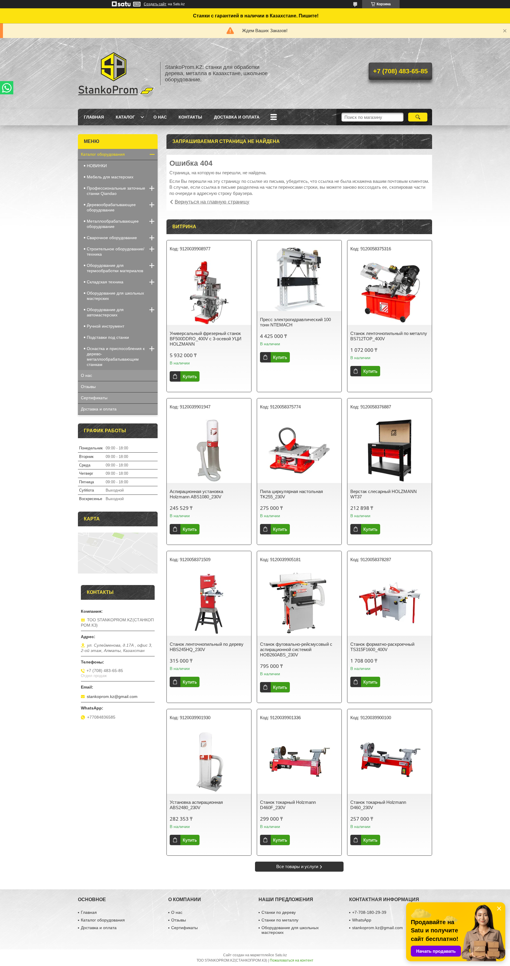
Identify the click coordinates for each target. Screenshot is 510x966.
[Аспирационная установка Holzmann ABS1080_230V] (209, 450)
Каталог (125, 117)
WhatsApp (361, 920)
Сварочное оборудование (112, 237)
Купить (190, 376)
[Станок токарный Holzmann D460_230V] (389, 761)
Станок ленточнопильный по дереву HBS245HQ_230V (206, 647)
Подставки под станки (108, 337)
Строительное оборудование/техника (115, 252)
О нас (160, 117)
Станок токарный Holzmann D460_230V (378, 805)
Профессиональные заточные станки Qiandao (116, 191)
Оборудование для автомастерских (105, 312)
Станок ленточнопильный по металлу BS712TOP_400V (388, 336)
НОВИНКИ (97, 165)
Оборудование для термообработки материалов (115, 268)
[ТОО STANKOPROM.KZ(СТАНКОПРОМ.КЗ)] (116, 73)
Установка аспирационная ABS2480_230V (196, 805)
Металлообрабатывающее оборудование (113, 224)
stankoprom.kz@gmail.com (112, 696)
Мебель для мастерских (110, 177)
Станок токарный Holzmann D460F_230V (288, 805)
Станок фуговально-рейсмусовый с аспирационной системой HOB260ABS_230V (296, 649)
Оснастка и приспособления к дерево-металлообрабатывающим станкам (116, 356)
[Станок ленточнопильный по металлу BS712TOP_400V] (389, 292)
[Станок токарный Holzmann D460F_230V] (299, 761)
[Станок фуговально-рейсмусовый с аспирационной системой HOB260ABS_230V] (299, 603)
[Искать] (417, 117)
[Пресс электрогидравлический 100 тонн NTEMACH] (299, 278)
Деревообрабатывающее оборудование (111, 207)
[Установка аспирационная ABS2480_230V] (209, 761)
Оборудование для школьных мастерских (115, 296)
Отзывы (88, 386)
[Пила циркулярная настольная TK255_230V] (299, 450)
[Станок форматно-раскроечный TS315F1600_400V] (389, 603)
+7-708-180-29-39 (369, 912)
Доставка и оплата (236, 117)
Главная (94, 117)
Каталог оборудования (103, 154)
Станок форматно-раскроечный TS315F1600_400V (382, 647)
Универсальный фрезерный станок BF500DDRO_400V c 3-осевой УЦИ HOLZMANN (205, 338)
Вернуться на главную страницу (212, 202)
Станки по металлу (279, 920)
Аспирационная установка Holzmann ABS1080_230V (196, 494)
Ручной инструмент (105, 326)
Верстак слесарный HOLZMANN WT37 (383, 494)
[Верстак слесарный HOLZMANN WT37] (389, 450)
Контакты (190, 117)
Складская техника (105, 282)
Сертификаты (94, 397)
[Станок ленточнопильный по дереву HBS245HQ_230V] (209, 603)
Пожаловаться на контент (291, 960)
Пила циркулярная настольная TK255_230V (291, 494)
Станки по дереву (278, 912)
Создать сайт (155, 4)
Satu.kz (281, 955)
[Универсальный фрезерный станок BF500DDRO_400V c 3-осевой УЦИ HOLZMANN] (209, 292)
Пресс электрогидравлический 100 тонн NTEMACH (295, 322)
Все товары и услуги (297, 866)
